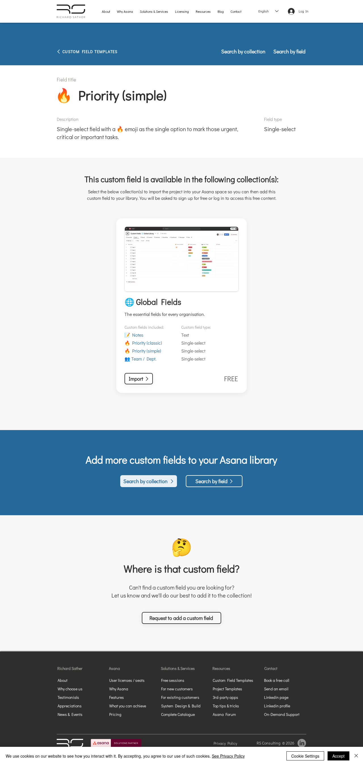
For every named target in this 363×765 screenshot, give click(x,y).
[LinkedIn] (301, 743)
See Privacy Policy (228, 756)
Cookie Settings (305, 756)
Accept (338, 756)
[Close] (356, 755)
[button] (154, 11)
